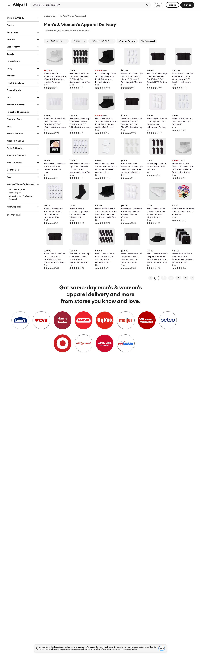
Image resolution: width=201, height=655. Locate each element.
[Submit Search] (147, 5)
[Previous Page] (150, 278)
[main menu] (9, 5)
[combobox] (88, 4)
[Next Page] (192, 278)
